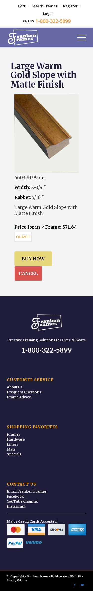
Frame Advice (19, 397)
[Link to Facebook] (75, 585)
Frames (13, 434)
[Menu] (79, 37)
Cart (22, 6)
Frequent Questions (24, 392)
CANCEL (28, 273)
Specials (14, 454)
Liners (12, 444)
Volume (22, 580)
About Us (14, 387)
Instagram (16, 506)
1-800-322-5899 (46, 350)
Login (48, 13)
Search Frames (44, 6)
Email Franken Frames (26, 491)
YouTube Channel (22, 501)
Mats (11, 449)
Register (70, 6)
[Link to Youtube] (82, 585)
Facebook (15, 496)
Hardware (16, 439)
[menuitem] (21, 6)
